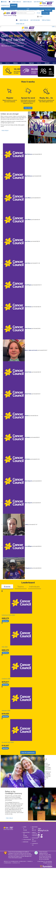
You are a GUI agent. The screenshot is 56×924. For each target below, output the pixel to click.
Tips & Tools (33, 10)
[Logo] (45, 4)
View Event (5, 621)
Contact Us (16, 862)
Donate (41, 10)
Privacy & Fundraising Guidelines (15, 861)
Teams (20, 586)
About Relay (10, 10)
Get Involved (22, 10)
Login (6, 13)
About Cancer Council (35, 834)
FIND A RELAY (28, 108)
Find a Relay (48, 10)
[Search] (15, 16)
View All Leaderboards (28, 753)
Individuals (34, 586)
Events (7, 586)
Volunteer (27, 839)
